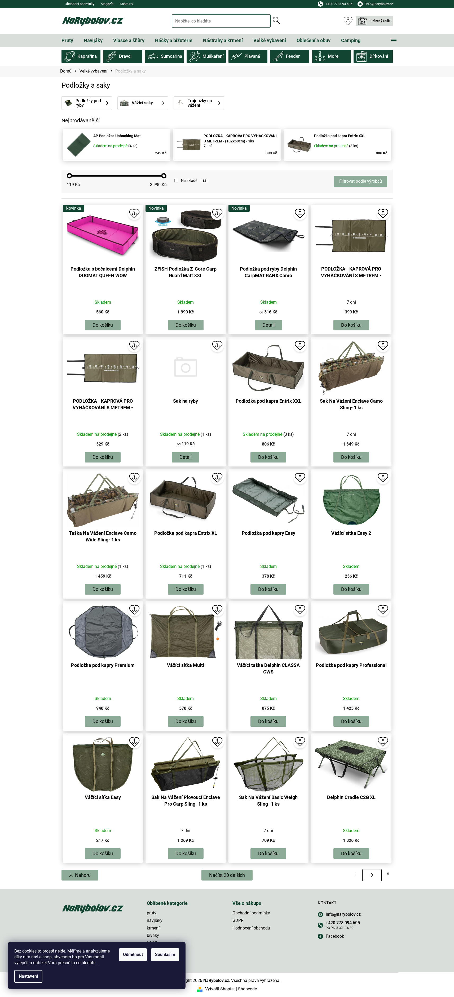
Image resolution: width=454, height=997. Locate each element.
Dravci (125, 56)
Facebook (335, 936)
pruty (151, 912)
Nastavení (28, 976)
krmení (153, 928)
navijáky (154, 920)
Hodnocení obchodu (251, 928)
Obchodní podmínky (79, 4)
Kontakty (126, 4)
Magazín (107, 4)
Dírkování (378, 56)
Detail (268, 325)
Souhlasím (165, 954)
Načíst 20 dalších (227, 875)
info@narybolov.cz (343, 914)
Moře (333, 56)
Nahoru (83, 875)
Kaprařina (87, 56)
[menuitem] (67, 40)
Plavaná (252, 56)
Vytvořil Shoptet (220, 988)
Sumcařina (171, 56)
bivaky (153, 935)
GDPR (238, 920)
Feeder (293, 56)
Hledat (276, 20)
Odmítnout (133, 954)
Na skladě (193, 180)
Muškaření (212, 56)
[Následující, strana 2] (372, 875)
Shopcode (247, 988)
